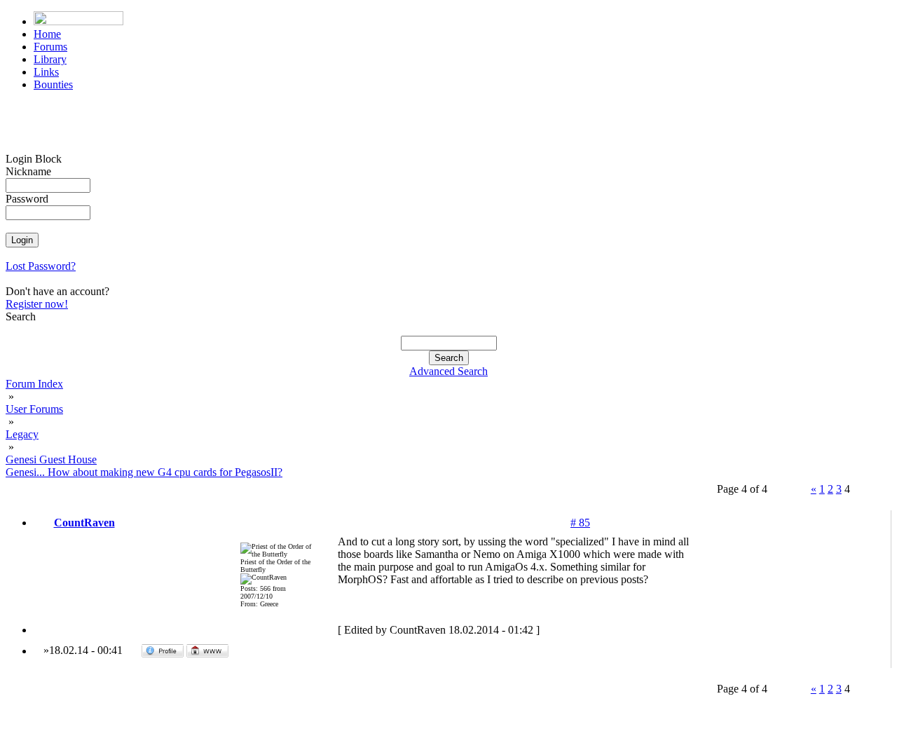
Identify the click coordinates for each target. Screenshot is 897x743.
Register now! (37, 304)
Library (50, 59)
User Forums (34, 409)
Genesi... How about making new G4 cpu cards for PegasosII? (144, 472)
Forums (50, 47)
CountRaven (84, 523)
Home (47, 34)
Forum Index (34, 384)
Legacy (22, 434)
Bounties (53, 84)
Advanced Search (448, 371)
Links (46, 72)
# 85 (580, 523)
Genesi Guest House (51, 459)
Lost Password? (41, 266)
